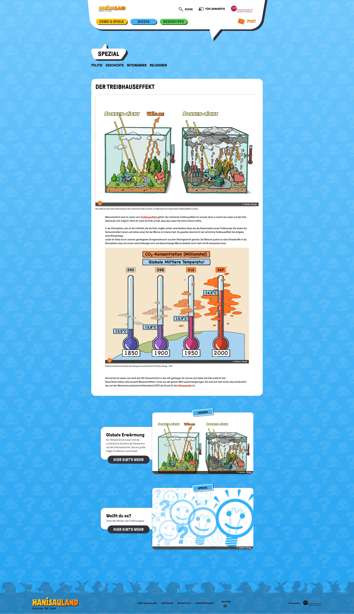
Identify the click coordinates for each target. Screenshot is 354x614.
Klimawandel (185, 385)
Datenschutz (184, 603)
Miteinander (137, 65)
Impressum (167, 603)
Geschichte (115, 65)
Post (251, 21)
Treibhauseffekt (148, 217)
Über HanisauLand (147, 603)
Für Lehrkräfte (215, 8)
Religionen (158, 65)
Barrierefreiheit (205, 603)
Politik (96, 65)
